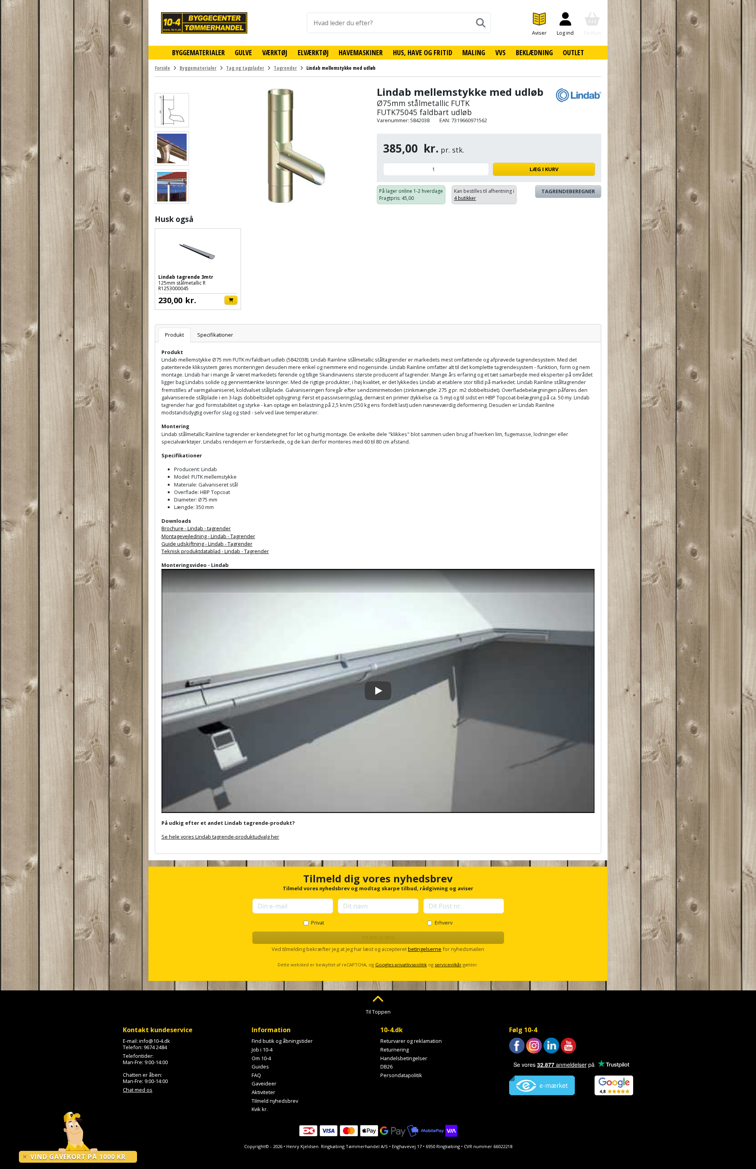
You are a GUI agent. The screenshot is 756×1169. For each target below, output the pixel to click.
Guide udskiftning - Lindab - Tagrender (206, 543)
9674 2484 (155, 1047)
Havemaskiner (361, 52)
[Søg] (481, 23)
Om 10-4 (261, 1058)
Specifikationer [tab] (215, 334)
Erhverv (443, 922)
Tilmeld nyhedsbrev (275, 1100)
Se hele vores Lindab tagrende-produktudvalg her (220, 836)
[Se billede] (172, 110)
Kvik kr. (260, 1109)
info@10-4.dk (154, 1040)
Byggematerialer (198, 52)
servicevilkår (448, 965)
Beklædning (534, 52)
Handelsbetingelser (403, 1058)
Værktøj (274, 52)
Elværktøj (313, 52)
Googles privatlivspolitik (401, 965)
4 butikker (465, 198)
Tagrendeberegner (568, 191)
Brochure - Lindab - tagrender (196, 528)
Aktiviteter (263, 1092)
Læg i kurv (544, 169)
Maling (473, 52)
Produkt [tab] (174, 334)
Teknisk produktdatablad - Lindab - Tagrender (215, 551)
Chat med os (137, 1089)
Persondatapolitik (401, 1075)
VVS (500, 52)
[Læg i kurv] (230, 300)
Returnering (394, 1049)
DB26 (386, 1066)
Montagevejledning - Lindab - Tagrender (208, 536)
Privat (317, 922)
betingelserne (424, 949)
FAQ (256, 1075)
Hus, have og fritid (422, 52)
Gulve (243, 52)
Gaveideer (264, 1083)
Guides (260, 1066)
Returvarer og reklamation (411, 1040)
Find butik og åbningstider (282, 1040)
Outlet (573, 52)
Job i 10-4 (262, 1049)
